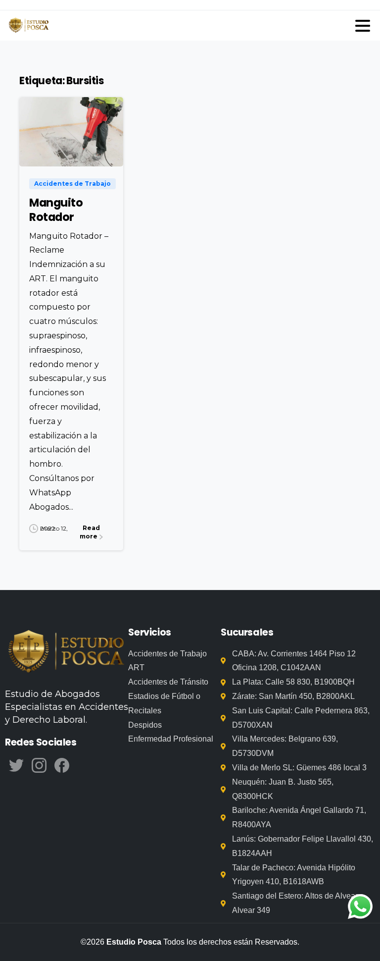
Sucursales (247, 632)
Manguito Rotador (56, 210)
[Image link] (66, 653)
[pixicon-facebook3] (61, 765)
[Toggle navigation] (363, 25)
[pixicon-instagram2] (39, 765)
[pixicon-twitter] (16, 765)
